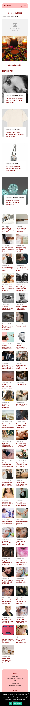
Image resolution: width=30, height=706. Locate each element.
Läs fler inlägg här (15, 65)
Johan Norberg (19, 95)
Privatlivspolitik (17, 703)
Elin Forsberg (16, 129)
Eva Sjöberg (15, 163)
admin (16, 16)
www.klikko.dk (16, 685)
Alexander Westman (18, 197)
